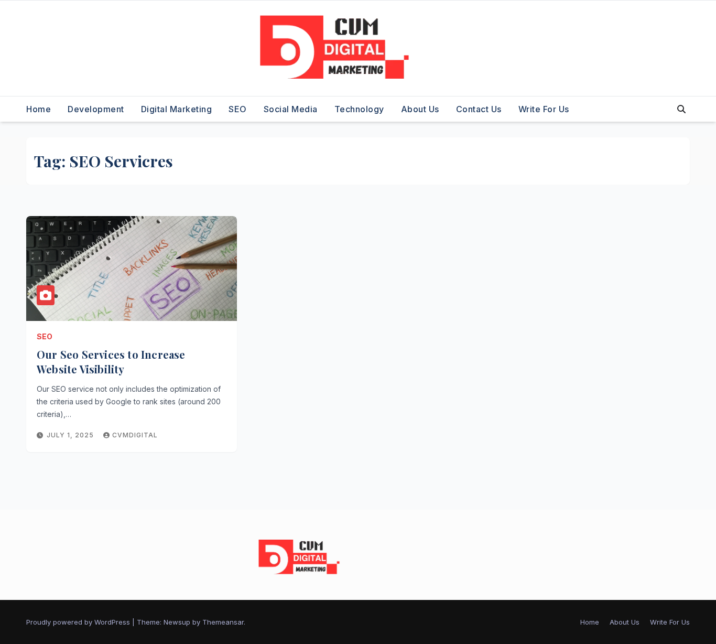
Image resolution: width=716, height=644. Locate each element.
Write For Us (543, 109)
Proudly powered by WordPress (79, 622)
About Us (420, 109)
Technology (359, 109)
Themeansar (223, 622)
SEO (238, 109)
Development (96, 109)
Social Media (291, 109)
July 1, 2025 (71, 435)
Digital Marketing (176, 109)
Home (38, 109)
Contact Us (479, 109)
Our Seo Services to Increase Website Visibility (111, 361)
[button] (681, 109)
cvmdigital (135, 435)
